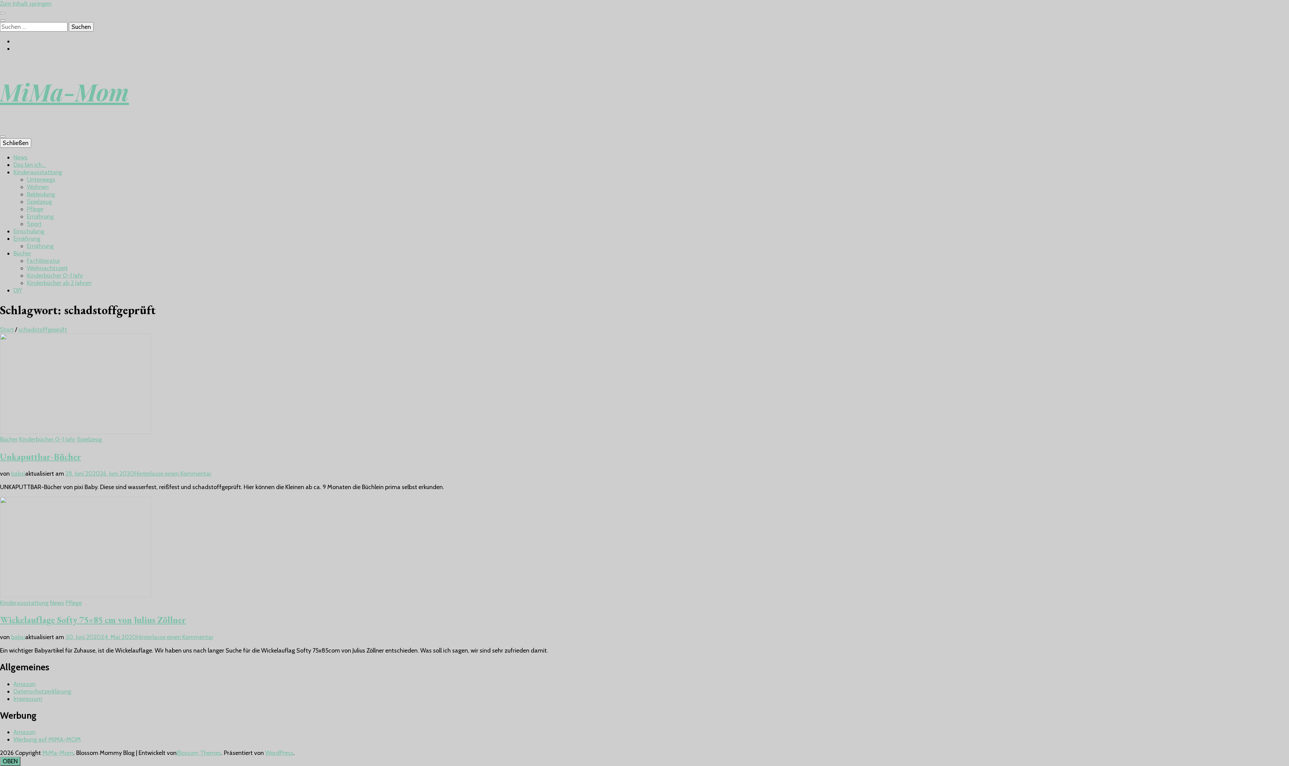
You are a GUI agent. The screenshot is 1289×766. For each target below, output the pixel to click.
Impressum (27, 699)
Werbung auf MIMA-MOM (47, 739)
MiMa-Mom (64, 91)
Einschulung (28, 231)
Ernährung (40, 216)
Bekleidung (41, 194)
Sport (34, 224)
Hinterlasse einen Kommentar (172, 473)
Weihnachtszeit (47, 268)
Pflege (35, 209)
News (20, 157)
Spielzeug (39, 201)
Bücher (22, 253)
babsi (18, 473)
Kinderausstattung (37, 172)
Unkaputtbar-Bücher (40, 457)
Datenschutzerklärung (42, 691)
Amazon (24, 684)
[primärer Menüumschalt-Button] (2, 137)
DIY (17, 290)
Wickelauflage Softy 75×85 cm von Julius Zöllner (93, 620)
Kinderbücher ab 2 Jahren (59, 283)
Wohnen (38, 187)
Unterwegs (41, 179)
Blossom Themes (199, 753)
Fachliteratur (43, 261)
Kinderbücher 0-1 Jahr (55, 275)
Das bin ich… (29, 165)
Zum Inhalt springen (26, 3)
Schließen (16, 143)
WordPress (279, 753)
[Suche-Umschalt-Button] (2, 20)
